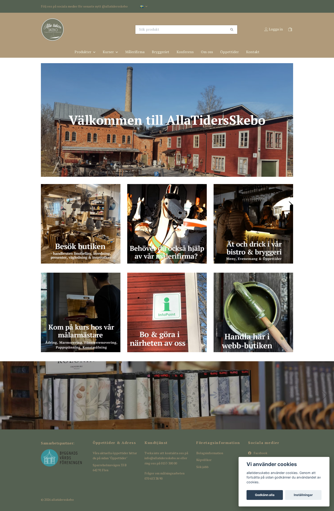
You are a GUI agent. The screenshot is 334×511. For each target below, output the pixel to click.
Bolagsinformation (209, 453)
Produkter (83, 51)
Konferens (185, 51)
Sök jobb (202, 467)
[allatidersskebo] (104, 30)
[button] (163, 426)
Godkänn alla (264, 495)
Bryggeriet (160, 51)
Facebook (260, 453)
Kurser (108, 51)
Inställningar (303, 495)
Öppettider (229, 51)
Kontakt (252, 51)
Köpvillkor (204, 460)
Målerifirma (135, 51)
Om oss (207, 51)
